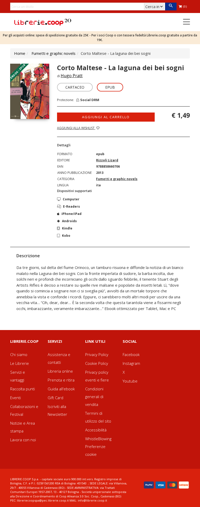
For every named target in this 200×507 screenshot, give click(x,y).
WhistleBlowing (98, 438)
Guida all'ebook (61, 388)
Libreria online (60, 371)
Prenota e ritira (61, 380)
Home (19, 53)
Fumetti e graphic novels (54, 53)
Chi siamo (18, 354)
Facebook (131, 354)
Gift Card (55, 397)
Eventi (15, 397)
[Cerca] (171, 6)
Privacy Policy (96, 354)
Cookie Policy (96, 363)
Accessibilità (96, 429)
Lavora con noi (23, 439)
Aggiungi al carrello (106, 117)
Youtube (130, 381)
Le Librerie (19, 363)
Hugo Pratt (72, 75)
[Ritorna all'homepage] (42, 21)
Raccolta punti (22, 388)
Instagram (131, 363)
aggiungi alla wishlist (76, 128)
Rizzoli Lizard (107, 160)
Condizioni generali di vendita (94, 396)
